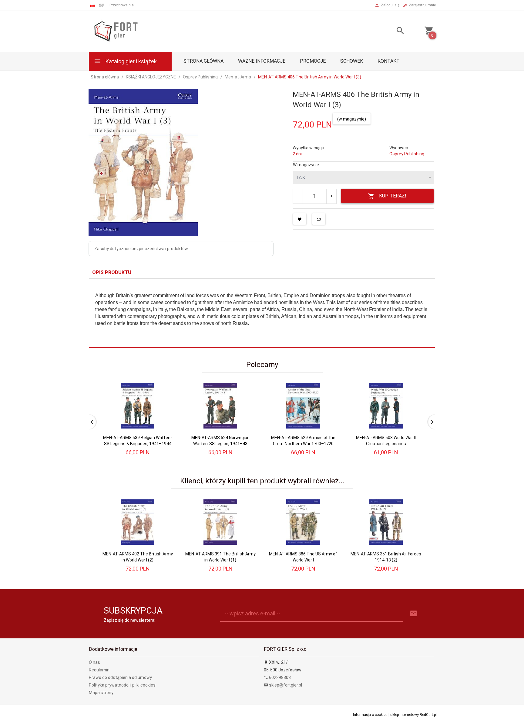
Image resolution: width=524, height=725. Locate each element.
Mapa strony (101, 692)
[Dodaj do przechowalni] (299, 219)
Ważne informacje (261, 61)
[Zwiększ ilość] (331, 196)
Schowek (351, 61)
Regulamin (99, 669)
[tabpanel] (262, 313)
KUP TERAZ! (392, 196)
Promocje (313, 61)
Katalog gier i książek (130, 61)
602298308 (279, 677)
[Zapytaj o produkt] (318, 219)
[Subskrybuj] (413, 614)
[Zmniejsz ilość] (298, 196)
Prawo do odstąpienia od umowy (120, 677)
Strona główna (203, 61)
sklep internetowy (404, 715)
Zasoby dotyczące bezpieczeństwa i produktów (141, 248)
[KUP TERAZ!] (164, 403)
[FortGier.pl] (116, 30)
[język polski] (92, 5)
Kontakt (389, 61)
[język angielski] (101, 5)
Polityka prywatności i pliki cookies (122, 685)
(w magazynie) (351, 119)
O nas (94, 662)
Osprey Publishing (406, 153)
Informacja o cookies (370, 715)
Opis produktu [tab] (111, 272)
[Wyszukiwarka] (393, 31)
